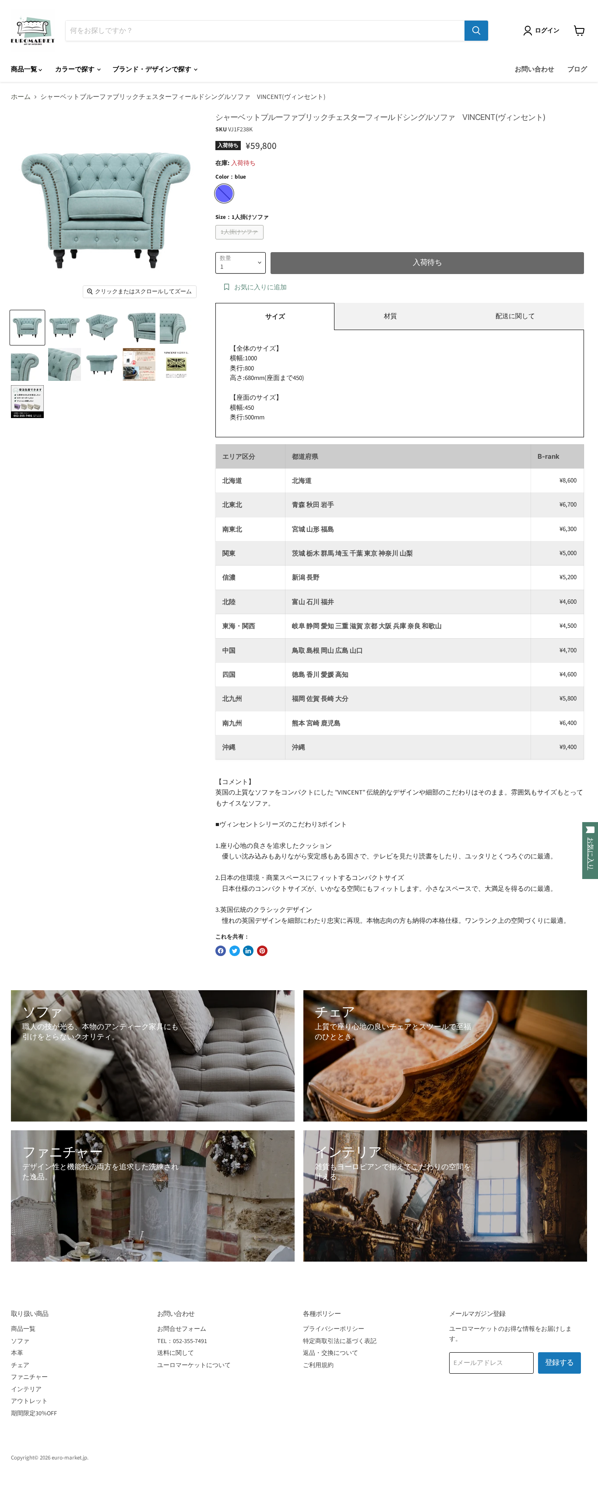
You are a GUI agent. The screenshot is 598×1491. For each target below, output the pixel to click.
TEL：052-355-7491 (182, 1341)
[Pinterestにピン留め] (262, 951)
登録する (559, 1362)
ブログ (577, 69)
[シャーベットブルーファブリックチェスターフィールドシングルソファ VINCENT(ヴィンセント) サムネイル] (27, 327)
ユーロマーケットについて (194, 1365)
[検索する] (476, 31)
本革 (17, 1353)
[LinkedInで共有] (248, 951)
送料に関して (175, 1353)
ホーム (21, 97)
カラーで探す (75, 69)
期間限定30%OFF (34, 1413)
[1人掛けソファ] (240, 241)
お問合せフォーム (181, 1329)
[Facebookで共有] (220, 951)
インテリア (26, 1389)
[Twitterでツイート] (234, 951)
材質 (390, 316)
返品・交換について (330, 1353)
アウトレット (29, 1401)
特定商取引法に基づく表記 (339, 1341)
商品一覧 (25, 69)
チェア (20, 1365)
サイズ (275, 316)
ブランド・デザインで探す (153, 69)
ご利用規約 (318, 1365)
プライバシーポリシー (333, 1329)
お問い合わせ (534, 69)
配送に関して (515, 316)
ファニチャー (29, 1377)
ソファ (20, 1341)
